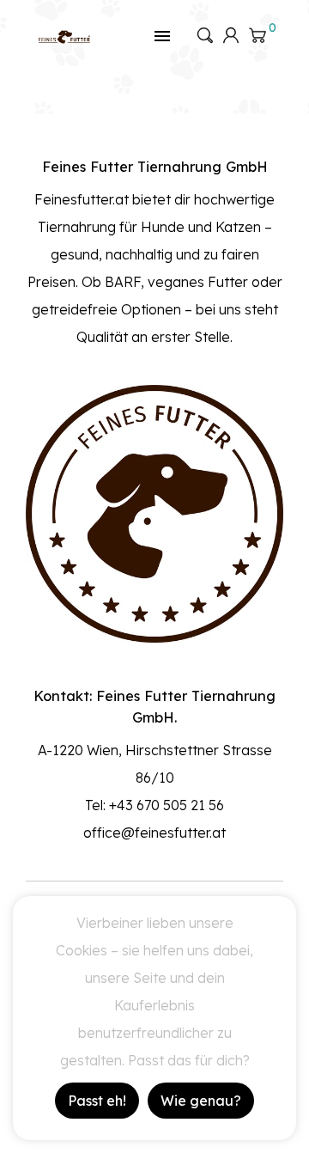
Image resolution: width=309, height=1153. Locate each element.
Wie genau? (201, 1100)
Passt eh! (97, 1100)
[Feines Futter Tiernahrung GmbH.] (64, 35)
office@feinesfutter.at (154, 832)
